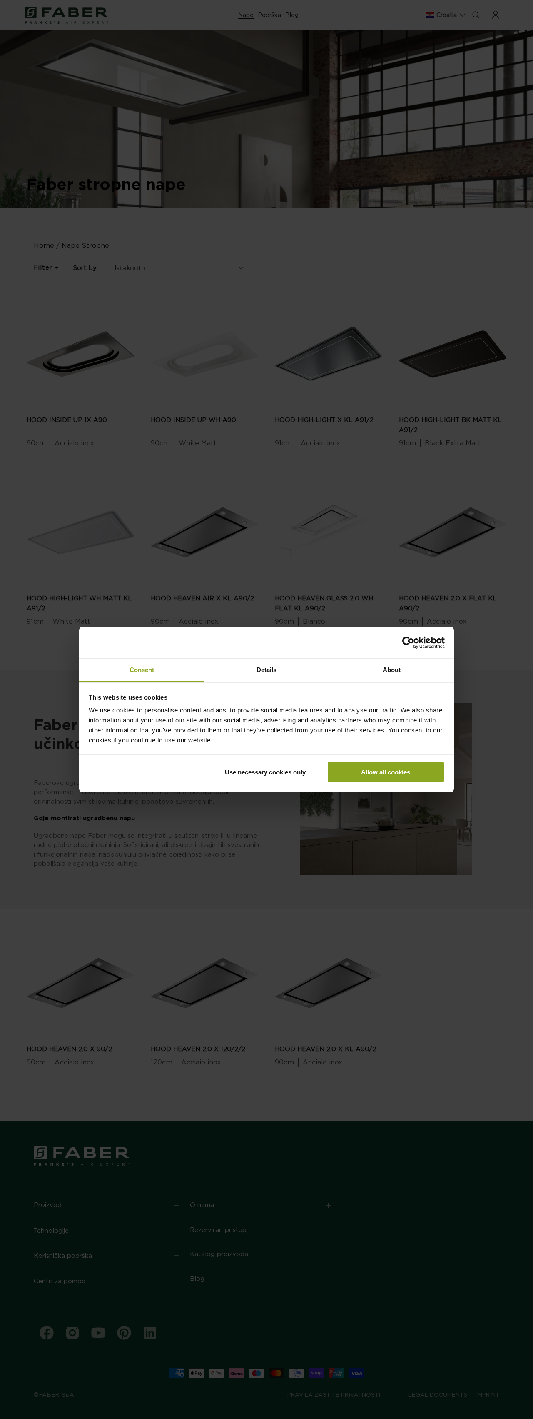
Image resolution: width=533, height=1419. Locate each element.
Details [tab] (266, 669)
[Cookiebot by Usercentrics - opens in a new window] (408, 642)
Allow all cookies (385, 771)
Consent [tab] (142, 669)
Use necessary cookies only (265, 771)
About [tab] (392, 669)
